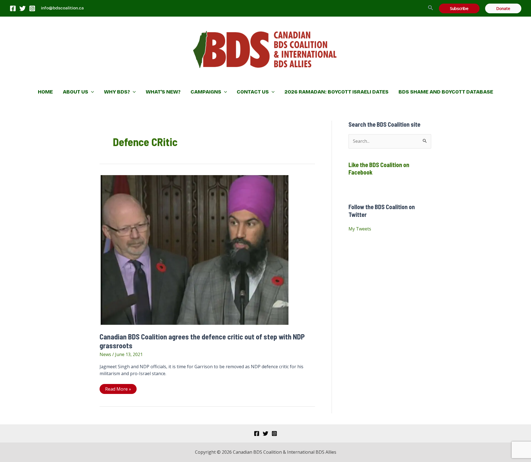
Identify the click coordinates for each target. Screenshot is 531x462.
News (105, 354)
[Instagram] (32, 8)
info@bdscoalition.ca (62, 8)
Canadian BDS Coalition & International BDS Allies (230, 79)
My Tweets (359, 229)
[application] (91, 92)
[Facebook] (13, 8)
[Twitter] (22, 8)
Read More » (118, 390)
